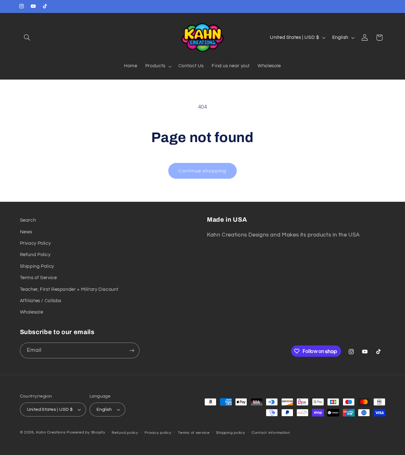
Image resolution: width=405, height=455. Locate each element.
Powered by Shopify (86, 432)
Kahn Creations (50, 432)
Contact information (271, 432)
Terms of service (194, 432)
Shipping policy (230, 432)
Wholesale (31, 312)
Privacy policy (158, 432)
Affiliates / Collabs (41, 300)
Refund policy (125, 432)
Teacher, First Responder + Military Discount (69, 289)
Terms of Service (38, 277)
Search (28, 220)
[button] (27, 37)
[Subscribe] (131, 350)
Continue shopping (202, 170)
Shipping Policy (37, 266)
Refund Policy (35, 254)
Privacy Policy (35, 243)
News (26, 232)
